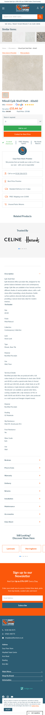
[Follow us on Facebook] (3, 696)
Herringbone (31, 548)
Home (4, 48)
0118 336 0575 (21, 173)
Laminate (11, 548)
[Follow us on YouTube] (12, 696)
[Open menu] (3, 8)
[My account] (38, 8)
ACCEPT (8, 709)
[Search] (40, 16)
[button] (20, 248)
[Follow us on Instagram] (8, 696)
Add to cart (22, 128)
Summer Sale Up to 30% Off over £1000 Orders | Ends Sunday (22, 1)
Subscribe (22, 605)
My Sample (35, 713)
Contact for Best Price (22, 134)
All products (12, 48)
